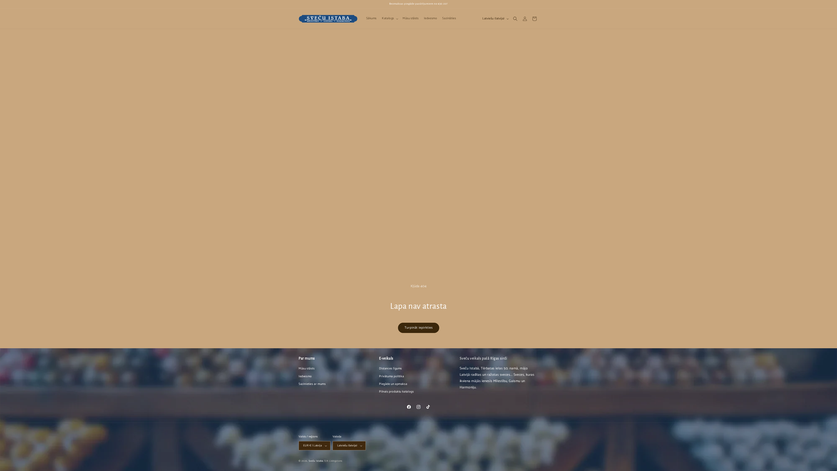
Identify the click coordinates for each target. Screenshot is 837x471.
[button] (389, 18)
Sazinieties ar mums (312, 384)
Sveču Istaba (316, 461)
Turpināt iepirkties (419, 327)
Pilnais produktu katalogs (396, 391)
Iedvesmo (305, 376)
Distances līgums (390, 368)
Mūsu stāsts (307, 368)
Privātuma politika (391, 376)
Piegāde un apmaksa (393, 384)
